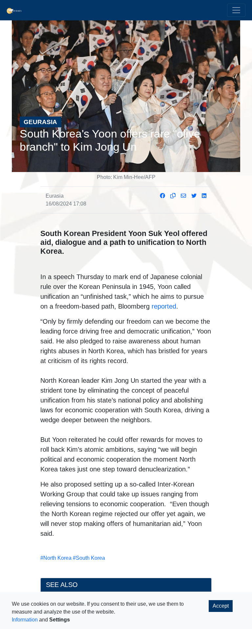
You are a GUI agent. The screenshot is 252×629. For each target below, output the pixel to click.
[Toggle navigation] (236, 10)
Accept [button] (221, 606)
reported (164, 306)
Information (25, 619)
